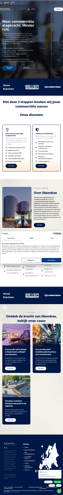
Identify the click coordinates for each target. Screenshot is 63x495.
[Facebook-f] (1, 2)
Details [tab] (31, 238)
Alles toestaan (51, 260)
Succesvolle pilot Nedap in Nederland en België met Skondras (15, 352)
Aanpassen (30, 260)
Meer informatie (15, 492)
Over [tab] (52, 238)
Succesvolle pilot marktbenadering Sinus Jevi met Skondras (45, 352)
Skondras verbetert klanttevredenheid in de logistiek (15, 403)
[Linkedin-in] (1, 3)
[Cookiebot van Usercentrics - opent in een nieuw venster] (54, 233)
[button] (55, 2)
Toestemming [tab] (11, 238)
